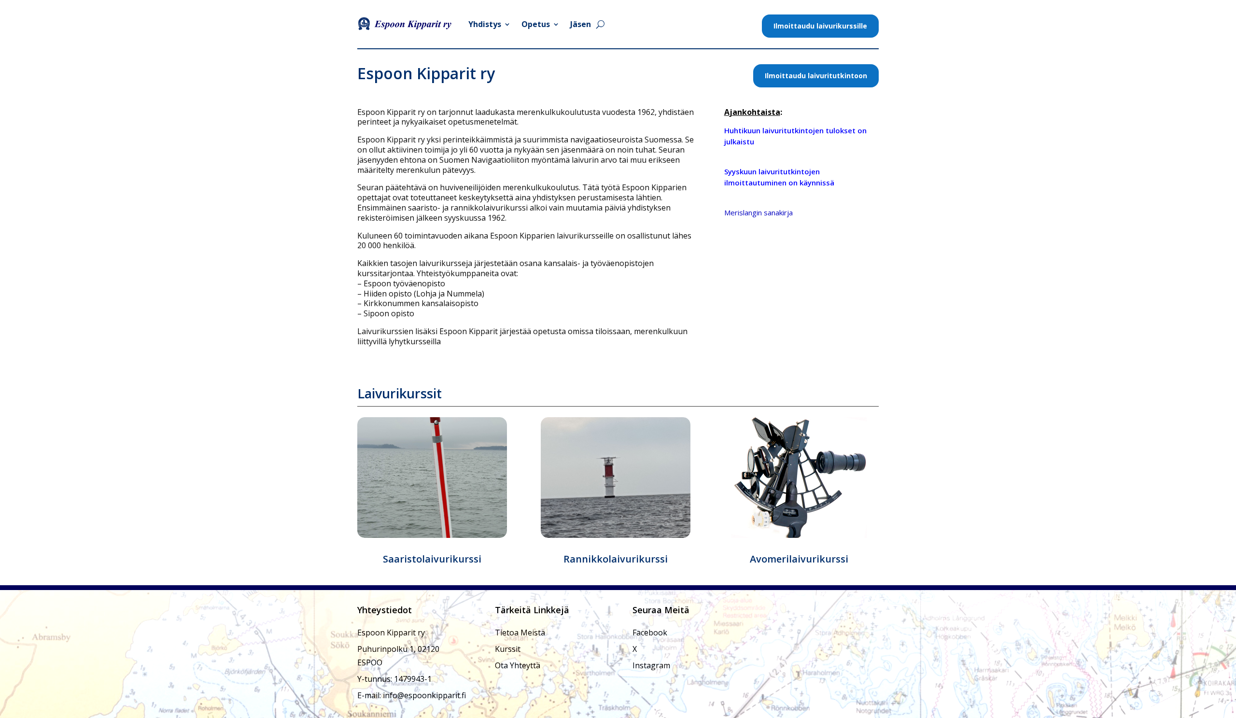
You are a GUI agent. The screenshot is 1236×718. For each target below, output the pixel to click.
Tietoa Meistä (520, 632)
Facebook (649, 632)
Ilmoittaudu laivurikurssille (820, 25)
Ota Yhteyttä (517, 665)
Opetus (535, 24)
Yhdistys (484, 24)
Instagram (651, 665)
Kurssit (507, 649)
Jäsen (580, 24)
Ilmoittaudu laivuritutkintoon (816, 75)
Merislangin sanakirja (758, 212)
